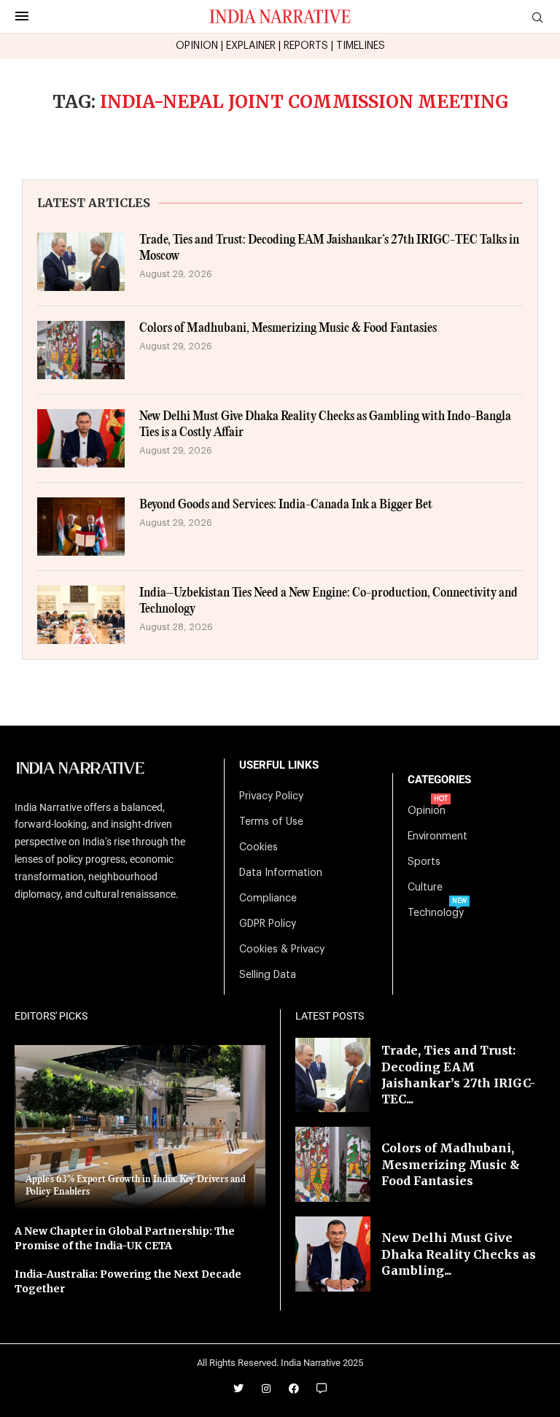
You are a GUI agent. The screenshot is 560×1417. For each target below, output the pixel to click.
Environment (437, 836)
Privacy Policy (271, 796)
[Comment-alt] (321, 1388)
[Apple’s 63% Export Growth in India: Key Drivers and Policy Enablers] (140, 1127)
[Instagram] (266, 1388)
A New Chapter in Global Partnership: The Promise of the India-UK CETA (125, 1238)
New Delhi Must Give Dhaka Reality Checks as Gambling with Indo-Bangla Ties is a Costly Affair (325, 425)
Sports (424, 862)
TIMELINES (360, 46)
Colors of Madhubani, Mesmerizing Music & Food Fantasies (288, 328)
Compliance (268, 898)
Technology (436, 913)
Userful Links (279, 765)
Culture (425, 887)
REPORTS (306, 46)
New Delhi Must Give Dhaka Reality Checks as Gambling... (458, 1254)
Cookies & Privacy (281, 949)
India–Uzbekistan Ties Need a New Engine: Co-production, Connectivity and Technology (328, 601)
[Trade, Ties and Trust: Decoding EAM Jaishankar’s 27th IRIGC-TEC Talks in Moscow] (81, 262)
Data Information (280, 873)
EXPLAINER (251, 46)
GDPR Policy (267, 924)
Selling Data (267, 975)
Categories (439, 780)
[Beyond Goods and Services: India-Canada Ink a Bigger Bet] (81, 526)
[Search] (537, 17)
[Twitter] (238, 1388)
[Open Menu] (21, 16)
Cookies (258, 847)
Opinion (427, 811)
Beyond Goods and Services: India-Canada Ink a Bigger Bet (285, 505)
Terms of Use (271, 822)
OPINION (197, 46)
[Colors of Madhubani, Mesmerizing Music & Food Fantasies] (81, 350)
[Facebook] (294, 1388)
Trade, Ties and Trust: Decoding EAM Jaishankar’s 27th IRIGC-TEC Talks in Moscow (329, 248)
